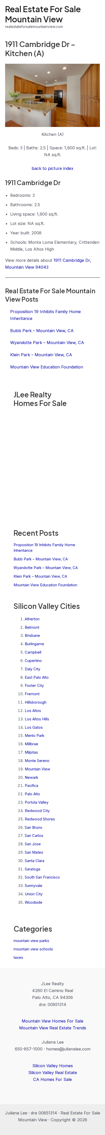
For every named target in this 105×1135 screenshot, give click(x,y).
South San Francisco (42, 877)
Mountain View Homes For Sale (52, 1021)
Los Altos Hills (37, 719)
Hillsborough (35, 702)
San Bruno (33, 827)
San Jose (33, 844)
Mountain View (37, 769)
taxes (18, 957)
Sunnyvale (33, 885)
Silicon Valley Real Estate (52, 1072)
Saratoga (32, 869)
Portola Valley (36, 802)
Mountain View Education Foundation (45, 585)
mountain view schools (33, 949)
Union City (34, 894)
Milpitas (31, 752)
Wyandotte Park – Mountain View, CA (46, 567)
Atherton (32, 619)
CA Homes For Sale (52, 1079)
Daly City (32, 669)
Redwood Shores (40, 819)
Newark (31, 777)
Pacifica (31, 785)
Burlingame (34, 644)
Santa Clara (34, 860)
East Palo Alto (37, 677)
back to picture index (52, 168)
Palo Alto (32, 794)
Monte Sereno (37, 760)
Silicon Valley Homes (52, 1065)
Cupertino (33, 660)
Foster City (34, 685)
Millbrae (31, 744)
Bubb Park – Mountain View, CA (41, 559)
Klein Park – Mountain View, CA (40, 576)
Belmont (32, 627)
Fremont (32, 694)
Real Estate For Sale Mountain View (43, 14)
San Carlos (34, 835)
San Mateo (34, 852)
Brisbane (32, 635)
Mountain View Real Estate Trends (52, 1027)
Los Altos (33, 710)
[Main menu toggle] (94, 17)
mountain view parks (31, 940)
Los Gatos (34, 727)
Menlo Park (34, 735)
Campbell (33, 652)
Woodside (33, 902)
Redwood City (37, 810)
